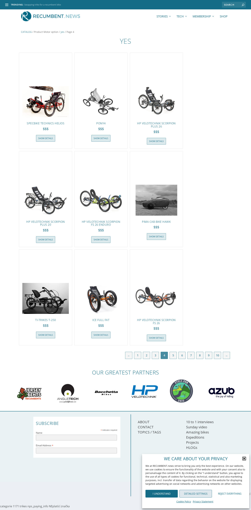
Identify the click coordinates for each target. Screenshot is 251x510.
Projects (192, 442)
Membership (202, 16)
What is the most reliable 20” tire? (41, 4)
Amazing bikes (197, 432)
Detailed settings (195, 493)
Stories (162, 16)
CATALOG (26, 31)
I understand (162, 493)
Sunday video (196, 427)
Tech (180, 16)
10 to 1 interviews (200, 422)
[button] (244, 458)
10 (217, 355)
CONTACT (146, 427)
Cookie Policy (183, 501)
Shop (223, 16)
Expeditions (195, 437)
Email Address (44, 445)
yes (62, 31)
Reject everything (229, 493)
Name (39, 432)
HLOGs (191, 447)
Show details (45, 138)
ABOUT (143, 422)
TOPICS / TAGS (149, 432)
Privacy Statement (203, 501)
